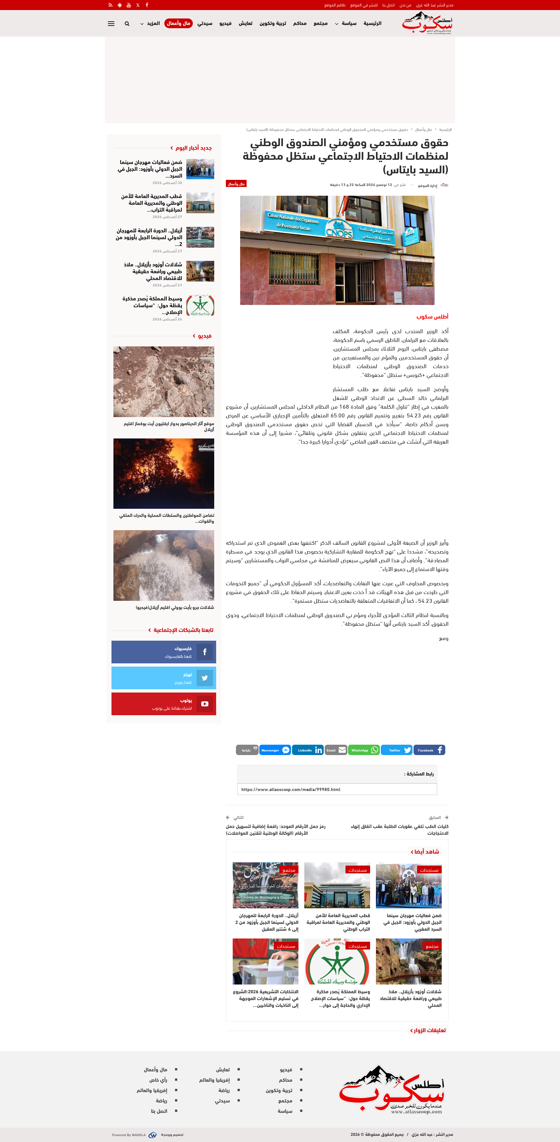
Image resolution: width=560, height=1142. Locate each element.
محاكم (300, 22)
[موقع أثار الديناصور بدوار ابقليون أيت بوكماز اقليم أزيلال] (163, 381)
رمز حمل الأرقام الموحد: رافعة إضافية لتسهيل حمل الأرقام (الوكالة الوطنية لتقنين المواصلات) (276, 829)
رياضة (224, 1089)
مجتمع (321, 22)
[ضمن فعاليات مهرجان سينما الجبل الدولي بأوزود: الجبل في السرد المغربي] (409, 885)
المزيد (153, 22)
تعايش (245, 22)
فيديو (225, 22)
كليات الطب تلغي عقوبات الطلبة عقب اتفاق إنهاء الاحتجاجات (400, 829)
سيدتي (204, 22)
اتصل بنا (388, 4)
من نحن (405, 4)
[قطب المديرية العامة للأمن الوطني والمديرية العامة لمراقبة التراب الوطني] (337, 885)
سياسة (349, 22)
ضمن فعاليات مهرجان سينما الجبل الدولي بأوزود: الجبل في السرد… (150, 168)
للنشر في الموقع (364, 4)
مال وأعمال (178, 22)
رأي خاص (158, 1079)
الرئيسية (372, 22)
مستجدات (429, 869)
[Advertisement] (280, 78)
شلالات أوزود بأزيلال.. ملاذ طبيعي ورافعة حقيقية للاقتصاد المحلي (153, 270)
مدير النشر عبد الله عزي (434, 4)
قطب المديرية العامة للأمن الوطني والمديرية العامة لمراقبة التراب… (151, 202)
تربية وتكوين (273, 22)
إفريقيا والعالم (214, 1079)
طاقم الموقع (334, 4)
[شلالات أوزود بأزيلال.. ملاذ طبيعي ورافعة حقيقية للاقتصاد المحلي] (409, 961)
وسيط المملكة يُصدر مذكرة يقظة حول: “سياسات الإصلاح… (152, 304)
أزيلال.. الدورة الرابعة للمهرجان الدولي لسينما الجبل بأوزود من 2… (149, 236)
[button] (429, 750)
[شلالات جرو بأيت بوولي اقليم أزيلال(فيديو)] (163, 565)
